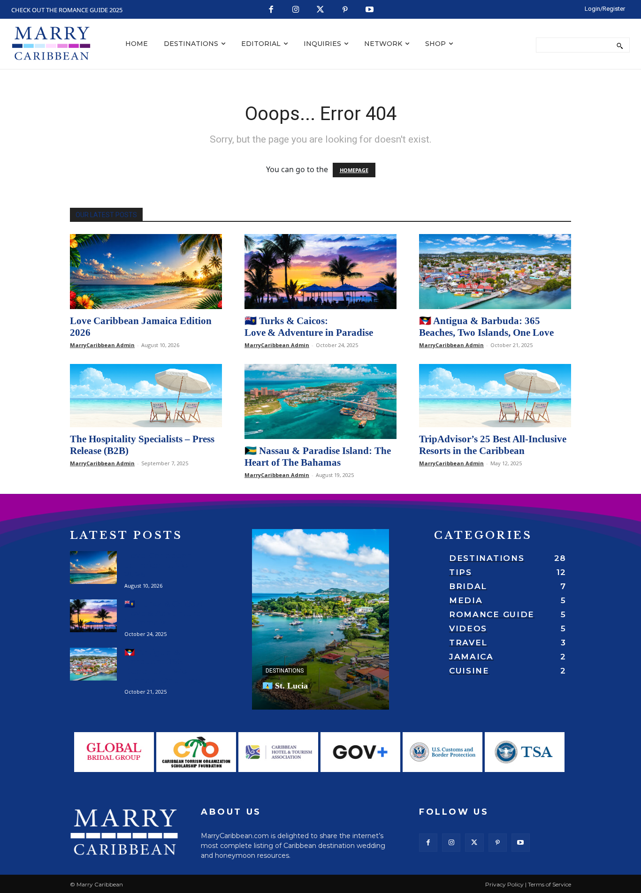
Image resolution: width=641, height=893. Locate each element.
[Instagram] (296, 10)
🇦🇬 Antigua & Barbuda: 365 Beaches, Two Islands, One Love (486, 326)
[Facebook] (271, 10)
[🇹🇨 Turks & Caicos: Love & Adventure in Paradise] (320, 271)
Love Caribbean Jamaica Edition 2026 (158, 565)
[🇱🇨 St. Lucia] (320, 619)
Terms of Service (549, 884)
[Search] (620, 45)
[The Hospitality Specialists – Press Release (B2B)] (146, 395)
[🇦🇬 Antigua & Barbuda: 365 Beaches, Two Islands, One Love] (495, 271)
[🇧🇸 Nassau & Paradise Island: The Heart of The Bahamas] (320, 401)
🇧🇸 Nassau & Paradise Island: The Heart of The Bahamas (317, 456)
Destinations (285, 670)
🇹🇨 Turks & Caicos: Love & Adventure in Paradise (308, 326)
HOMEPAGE (354, 170)
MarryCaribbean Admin (102, 344)
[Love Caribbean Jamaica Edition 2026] (146, 271)
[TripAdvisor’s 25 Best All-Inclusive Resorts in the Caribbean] (495, 395)
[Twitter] (321, 10)
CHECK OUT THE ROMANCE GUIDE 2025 (66, 10)
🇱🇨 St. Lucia (285, 685)
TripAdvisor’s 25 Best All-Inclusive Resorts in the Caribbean (492, 444)
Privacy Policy (504, 884)
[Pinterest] (345, 10)
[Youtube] (370, 10)
